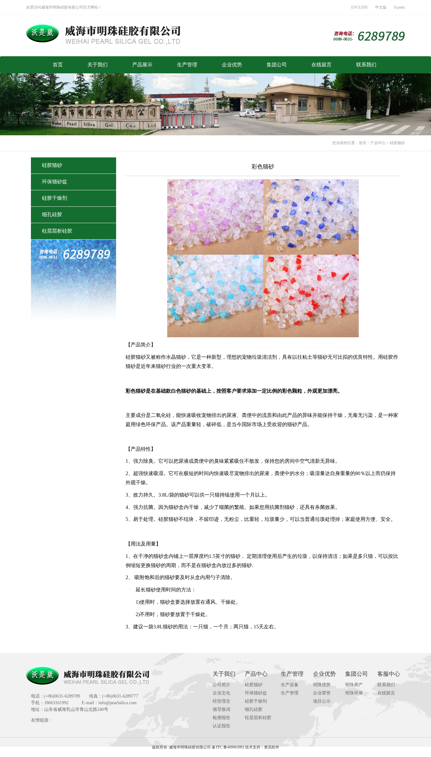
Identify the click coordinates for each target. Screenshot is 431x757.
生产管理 (187, 64)
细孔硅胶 (52, 214)
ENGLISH (359, 7)
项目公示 (322, 701)
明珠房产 (354, 684)
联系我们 (366, 64)
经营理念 (221, 701)
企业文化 (221, 693)
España (399, 7)
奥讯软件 (271, 747)
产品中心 (378, 143)
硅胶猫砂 (397, 143)
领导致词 (221, 709)
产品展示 (142, 64)
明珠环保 (354, 693)
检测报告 (221, 717)
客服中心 (388, 674)
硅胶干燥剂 (54, 198)
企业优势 (232, 64)
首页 (58, 64)
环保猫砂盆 (54, 181)
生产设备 (289, 684)
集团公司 (277, 64)
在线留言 (321, 64)
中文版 (381, 7)
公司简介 (221, 684)
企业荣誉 (322, 693)
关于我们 (97, 64)
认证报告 (221, 725)
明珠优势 (322, 684)
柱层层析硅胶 (57, 231)
